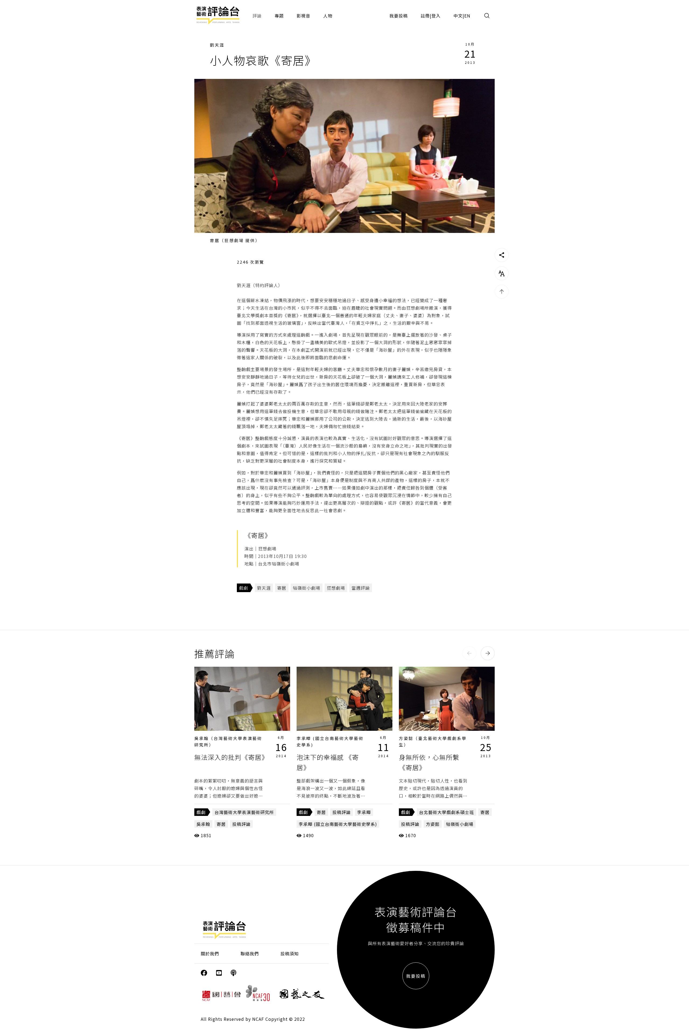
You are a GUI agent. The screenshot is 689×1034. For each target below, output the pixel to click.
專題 (279, 15)
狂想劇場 (336, 588)
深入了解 (242, 699)
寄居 (281, 588)
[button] (469, 653)
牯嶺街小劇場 (306, 588)
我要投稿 (398, 15)
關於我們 (210, 953)
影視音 (303, 15)
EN (467, 15)
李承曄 (364, 812)
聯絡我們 (250, 953)
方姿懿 (433, 824)
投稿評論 (241, 824)
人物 (327, 15)
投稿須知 (289, 953)
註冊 (425, 15)
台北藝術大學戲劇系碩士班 (446, 812)
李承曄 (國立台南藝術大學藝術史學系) (338, 824)
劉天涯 (217, 45)
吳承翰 (203, 824)
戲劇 (243, 588)
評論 (257, 15)
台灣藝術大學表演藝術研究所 (244, 812)
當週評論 (360, 588)
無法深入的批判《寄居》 (231, 757)
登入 (436, 15)
